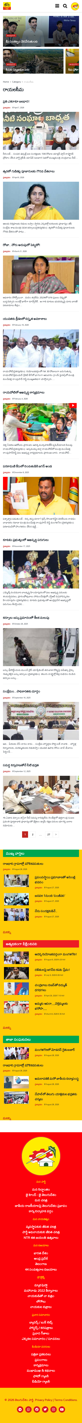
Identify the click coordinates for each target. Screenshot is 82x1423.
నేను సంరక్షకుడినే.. (46, 911)
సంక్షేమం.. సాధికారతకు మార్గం (21, 691)
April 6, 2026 (19, 177)
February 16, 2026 (21, 325)
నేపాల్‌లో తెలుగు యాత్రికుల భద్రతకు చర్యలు (56, 1096)
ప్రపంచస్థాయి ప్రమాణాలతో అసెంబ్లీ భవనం (55, 879)
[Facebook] (37, 1409)
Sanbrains (73, 1418)
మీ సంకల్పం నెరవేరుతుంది (22, 41)
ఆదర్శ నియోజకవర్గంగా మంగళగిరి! (56, 954)
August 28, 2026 (20, 869)
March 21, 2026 (20, 251)
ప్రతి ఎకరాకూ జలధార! (16, 101)
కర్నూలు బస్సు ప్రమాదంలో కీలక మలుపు (26, 617)
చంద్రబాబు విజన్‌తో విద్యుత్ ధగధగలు (51, 987)
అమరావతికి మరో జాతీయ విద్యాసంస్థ (57, 1078)
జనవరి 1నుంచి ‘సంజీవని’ (50, 895)
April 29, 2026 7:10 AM (55, 995)
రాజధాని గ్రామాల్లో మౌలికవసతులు (23, 863)
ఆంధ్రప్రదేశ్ (11, 35)
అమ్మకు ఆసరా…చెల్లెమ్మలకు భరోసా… (51, 1006)
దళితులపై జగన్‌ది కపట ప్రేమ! (52, 969)
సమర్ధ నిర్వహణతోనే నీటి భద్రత (21, 765)
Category (16, 82)
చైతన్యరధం (6, 107)
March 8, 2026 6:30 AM (55, 1014)
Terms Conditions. (66, 1400)
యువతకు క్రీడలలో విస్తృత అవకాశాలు (25, 318)
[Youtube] (62, 1409)
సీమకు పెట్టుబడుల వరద (17, 69)
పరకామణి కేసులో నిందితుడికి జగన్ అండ (27, 466)
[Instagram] (53, 1409)
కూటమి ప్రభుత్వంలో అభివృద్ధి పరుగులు (26, 539)
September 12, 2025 (22, 771)
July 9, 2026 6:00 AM (54, 975)
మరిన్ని (7, 932)
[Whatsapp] (28, 1409)
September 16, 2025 (22, 698)
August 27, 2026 (52, 887)
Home (6, 82)
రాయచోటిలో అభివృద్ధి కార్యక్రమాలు (23, 392)
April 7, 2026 (19, 107)
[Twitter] (45, 1409)
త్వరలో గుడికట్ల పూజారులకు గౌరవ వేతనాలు (29, 171)
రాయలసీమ (29, 82)
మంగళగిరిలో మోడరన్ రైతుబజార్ (55, 1049)
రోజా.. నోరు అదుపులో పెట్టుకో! (21, 244)
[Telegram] (20, 1409)
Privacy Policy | (44, 1400)
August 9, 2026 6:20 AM (55, 959)
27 (48, 834)
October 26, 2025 (21, 624)
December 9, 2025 (21, 472)
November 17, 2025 (22, 546)
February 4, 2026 (21, 399)
